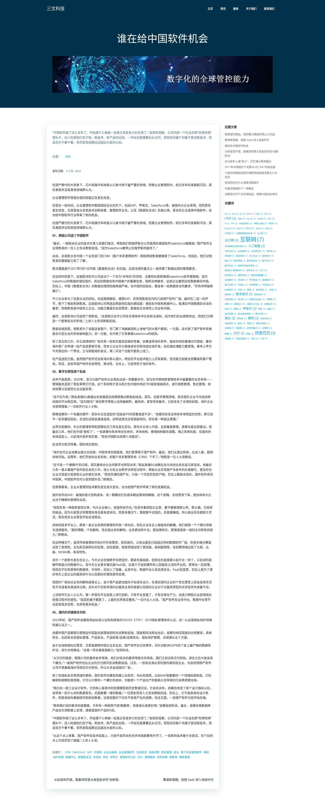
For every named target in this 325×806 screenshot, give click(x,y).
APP (250, 214)
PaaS (240, 228)
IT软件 (272, 223)
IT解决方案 (260, 223)
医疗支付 (268, 260)
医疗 (228, 260)
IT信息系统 (245, 223)
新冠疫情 (260, 294)
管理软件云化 (128, 757)
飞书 (263, 338)
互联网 (252, 239)
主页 (210, 8)
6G (235, 214)
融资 (241, 323)
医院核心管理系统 (235, 270)
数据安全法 (84, 757)
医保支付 (268, 255)
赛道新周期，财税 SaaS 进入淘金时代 (247, 140)
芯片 (140, 757)
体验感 (229, 255)
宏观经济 (268, 280)
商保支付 (230, 275)
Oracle (230, 228)
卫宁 (263, 270)
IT (227, 223)
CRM (68, 752)
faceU (251, 218)
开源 (241, 289)
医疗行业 (230, 265)
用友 (105, 757)
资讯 (223, 8)
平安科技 (268, 284)
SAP (89, 752)
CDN (259, 214)
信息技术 (141, 752)
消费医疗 (270, 304)
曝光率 (242, 299)
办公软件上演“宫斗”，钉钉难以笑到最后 (248, 161)
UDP (268, 228)
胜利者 (241, 318)
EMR (241, 218)
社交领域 (230, 313)
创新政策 (154, 752)
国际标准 (243, 275)
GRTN (261, 218)
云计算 (231, 240)
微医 (250, 289)
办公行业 (254, 255)
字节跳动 (254, 280)
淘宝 (228, 309)
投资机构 (261, 289)
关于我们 (251, 8)
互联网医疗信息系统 (236, 246)
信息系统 (241, 255)
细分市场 (261, 313)
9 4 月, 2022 (73, 171)
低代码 (271, 251)
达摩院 (267, 328)
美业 (230, 318)
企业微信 (243, 251)
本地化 (97, 757)
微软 (206, 752)
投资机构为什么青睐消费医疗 (242, 182)
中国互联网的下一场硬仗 (239, 188)
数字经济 (244, 294)
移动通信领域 (246, 313)
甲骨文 (114, 757)
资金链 (240, 328)
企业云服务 (110, 752)
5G (228, 214)
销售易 (173, 757)
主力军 (262, 233)
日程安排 (230, 299)
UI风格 (229, 233)
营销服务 (150, 757)
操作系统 (58, 757)
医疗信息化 (253, 260)
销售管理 (184, 757)
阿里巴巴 (265, 333)
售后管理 (166, 752)
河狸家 (271, 299)
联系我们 (269, 8)
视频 (250, 323)
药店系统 (266, 318)
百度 (270, 309)
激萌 (237, 309)
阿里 (249, 333)
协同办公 (252, 270)
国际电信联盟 (259, 275)
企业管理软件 (126, 752)
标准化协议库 (257, 299)
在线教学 (230, 280)
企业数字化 (258, 251)
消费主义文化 (255, 304)
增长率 (242, 280)
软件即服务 (253, 328)
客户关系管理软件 (191, 752)
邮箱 (228, 333)
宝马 (176, 752)
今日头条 (230, 251)
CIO (267, 214)
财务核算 (162, 757)
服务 (235, 8)
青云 (254, 338)
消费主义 (239, 304)
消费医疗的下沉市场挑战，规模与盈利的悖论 (251, 194)
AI (242, 214)
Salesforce (78, 752)
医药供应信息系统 (248, 265)
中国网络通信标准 (246, 233)
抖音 (272, 289)
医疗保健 (239, 260)
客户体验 (230, 284)
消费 (228, 304)
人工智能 (256, 246)
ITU (234, 223)
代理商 (98, 752)
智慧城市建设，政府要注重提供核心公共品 (250, 134)
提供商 (229, 294)
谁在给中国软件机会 (236, 145)
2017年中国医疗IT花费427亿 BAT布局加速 (250, 167)
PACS (250, 228)
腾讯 (253, 318)
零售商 (229, 338)
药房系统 (230, 323)
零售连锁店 (242, 338)
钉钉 (239, 333)
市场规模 (254, 284)
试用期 (229, 328)
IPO (271, 218)
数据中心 (71, 757)
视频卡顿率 (263, 323)
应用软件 (230, 289)
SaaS (259, 228)
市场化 (242, 284)
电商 (261, 309)
